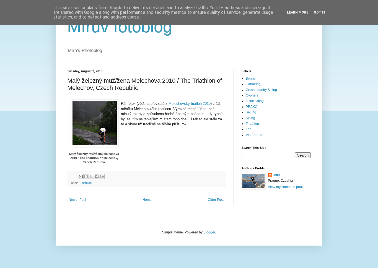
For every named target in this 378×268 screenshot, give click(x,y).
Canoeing (253, 84)
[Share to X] (91, 176)
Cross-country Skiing (261, 90)
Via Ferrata (254, 135)
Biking (250, 78)
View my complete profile (286, 187)
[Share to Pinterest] (102, 176)
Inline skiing (255, 101)
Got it (320, 12)
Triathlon (86, 182)
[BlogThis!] (86, 176)
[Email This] (81, 176)
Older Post (216, 200)
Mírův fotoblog (119, 26)
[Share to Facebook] (96, 176)
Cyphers (252, 95)
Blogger (209, 232)
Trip (249, 129)
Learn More (297, 12)
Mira (276, 175)
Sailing (251, 112)
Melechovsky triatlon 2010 (190, 104)
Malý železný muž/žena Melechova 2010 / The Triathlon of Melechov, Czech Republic (94, 158)
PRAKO (251, 107)
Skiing (250, 118)
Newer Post (77, 200)
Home (147, 200)
